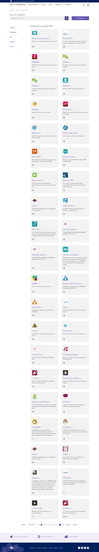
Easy (65, 307)
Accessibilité (32, 548)
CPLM (35, 331)
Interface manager (70, 255)
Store (50, 4)
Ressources (58, 4)
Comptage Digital (70, 354)
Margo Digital (69, 157)
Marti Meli (36, 157)
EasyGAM (36, 427)
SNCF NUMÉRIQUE (18, 4)
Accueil (12, 10)
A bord (66, 402)
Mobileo (66, 86)
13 (63, 525)
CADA (66, 454)
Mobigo (35, 109)
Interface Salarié (69, 229)
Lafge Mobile (68, 206)
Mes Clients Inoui (70, 133)
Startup (43, 4)
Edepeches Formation (72, 283)
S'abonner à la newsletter (20, 536)
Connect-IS (67, 331)
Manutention (37, 180)
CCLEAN (67, 478)
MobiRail (36, 62)
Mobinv (66, 62)
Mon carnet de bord (40, 38)
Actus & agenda (33, 4)
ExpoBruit (67, 427)
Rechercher (80, 18)
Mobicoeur (67, 109)
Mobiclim (36, 133)
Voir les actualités (73, 536)
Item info (36, 229)
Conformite (37, 354)
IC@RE (35, 283)
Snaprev (35, 478)
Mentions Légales (53, 548)
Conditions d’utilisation (41, 548)
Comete (35, 378)
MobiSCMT (68, 38)
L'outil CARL (37, 508)
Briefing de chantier (71, 378)
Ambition (68, 4)
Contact (61, 548)
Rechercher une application (17, 15)
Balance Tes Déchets (40, 402)
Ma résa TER (68, 180)
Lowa (34, 206)
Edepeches (37, 307)
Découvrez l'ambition (47, 536)
